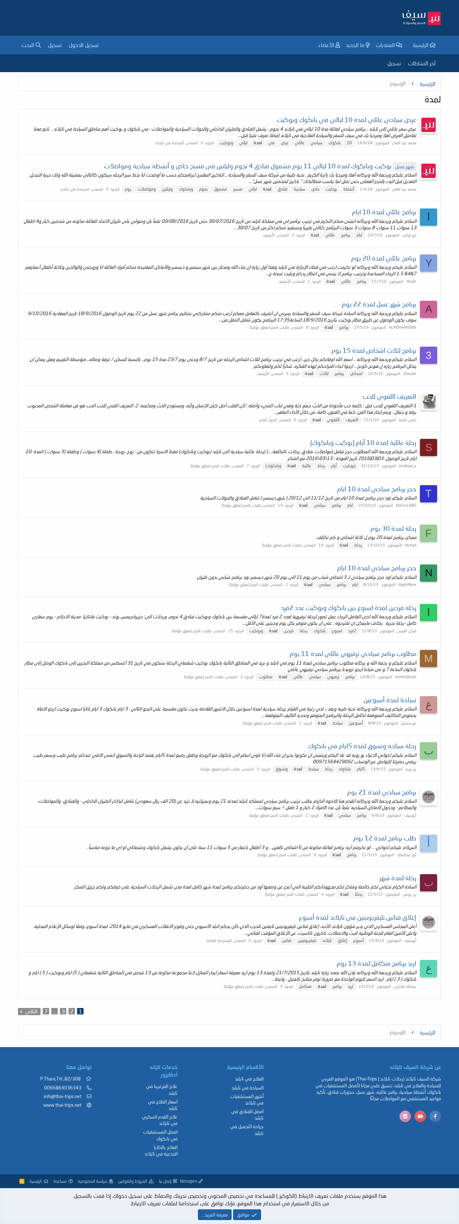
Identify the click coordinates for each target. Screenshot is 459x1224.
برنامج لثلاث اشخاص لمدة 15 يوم (373, 350)
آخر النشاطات (422, 63)
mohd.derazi (405, 676)
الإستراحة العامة (219, 940)
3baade (409, 373)
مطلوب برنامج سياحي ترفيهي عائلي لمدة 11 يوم (353, 653)
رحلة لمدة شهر (397, 878)
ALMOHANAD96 (402, 327)
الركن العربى (406, 630)
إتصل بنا (165, 1181)
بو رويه (411, 768)
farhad (410, 545)
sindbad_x (407, 465)
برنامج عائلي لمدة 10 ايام (384, 212)
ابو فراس (409, 235)
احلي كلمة (407, 419)
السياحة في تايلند (248, 1088)
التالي (31, 1011)
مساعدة (60, 1181)
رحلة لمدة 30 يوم (393, 528)
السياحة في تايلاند (169, 142)
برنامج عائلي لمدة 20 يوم (383, 258)
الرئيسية (421, 45)
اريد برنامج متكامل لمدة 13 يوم (376, 963)
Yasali (411, 281)
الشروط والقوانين (132, 1181)
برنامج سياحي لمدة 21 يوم (381, 792)
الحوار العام (268, 419)
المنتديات (385, 45)
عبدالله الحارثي (405, 986)
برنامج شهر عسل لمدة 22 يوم (379, 304)
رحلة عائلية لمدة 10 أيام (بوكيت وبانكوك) (363, 442)
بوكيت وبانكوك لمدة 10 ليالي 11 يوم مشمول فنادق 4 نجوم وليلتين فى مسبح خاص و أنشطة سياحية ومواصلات (259, 166)
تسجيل (394, 63)
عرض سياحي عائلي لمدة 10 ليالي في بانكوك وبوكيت (346, 119)
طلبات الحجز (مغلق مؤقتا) (269, 327)
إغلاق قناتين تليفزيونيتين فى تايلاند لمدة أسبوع (357, 917)
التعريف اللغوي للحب (389, 396)
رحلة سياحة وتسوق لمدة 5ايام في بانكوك (362, 746)
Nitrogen (189, 1181)
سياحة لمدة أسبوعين (390, 700)
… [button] (54, 1011)
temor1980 (406, 505)
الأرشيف (268, 235)
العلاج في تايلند (249, 1079)
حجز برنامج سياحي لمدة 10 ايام (376, 489)
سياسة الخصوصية (92, 1181)
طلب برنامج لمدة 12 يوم (384, 838)
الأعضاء (326, 45)
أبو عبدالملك (406, 854)
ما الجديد (355, 45)
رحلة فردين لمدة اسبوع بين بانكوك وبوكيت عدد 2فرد (348, 607)
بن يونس (409, 894)
